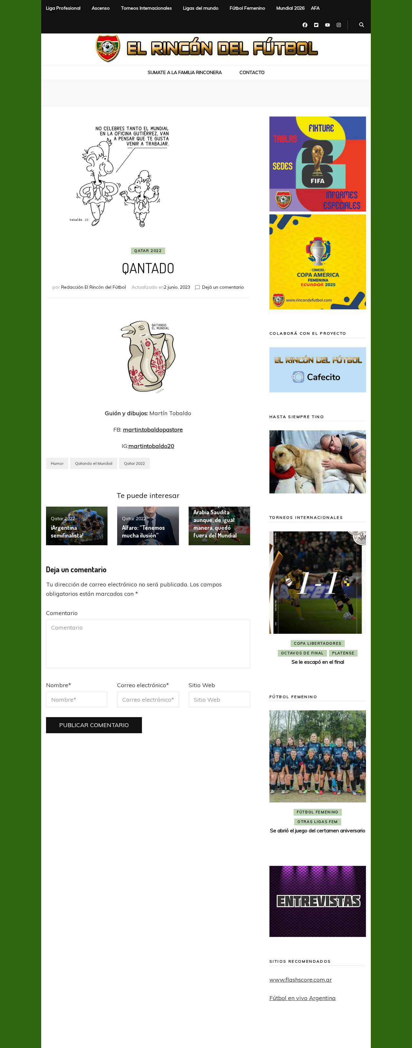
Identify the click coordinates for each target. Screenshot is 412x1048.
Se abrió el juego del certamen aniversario (317, 830)
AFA (315, 8)
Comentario (62, 613)
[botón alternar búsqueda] (361, 25)
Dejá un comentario (223, 287)
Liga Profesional (63, 8)
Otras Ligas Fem (317, 821)
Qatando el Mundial (93, 463)
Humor (57, 463)
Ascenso (101, 8)
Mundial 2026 (290, 8)
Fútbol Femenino (247, 8)
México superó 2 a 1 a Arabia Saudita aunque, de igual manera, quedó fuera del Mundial (219, 520)
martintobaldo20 (151, 446)
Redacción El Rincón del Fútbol (93, 287)
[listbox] (317, 603)
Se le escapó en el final (318, 662)
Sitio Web (202, 685)
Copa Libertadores (318, 643)
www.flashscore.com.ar (300, 979)
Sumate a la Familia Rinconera (185, 72)
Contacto (252, 72)
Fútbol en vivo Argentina (302, 998)
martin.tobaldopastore (153, 429)
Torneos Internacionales (146, 8)
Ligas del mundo (201, 8)
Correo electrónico (143, 685)
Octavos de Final (302, 653)
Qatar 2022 (148, 250)
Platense (343, 653)
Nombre (58, 685)
